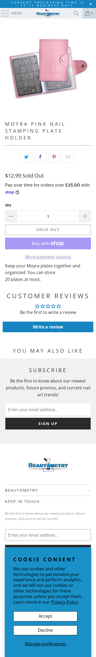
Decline (45, 630)
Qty (8, 205)
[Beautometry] (48, 13)
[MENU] (3, 13)
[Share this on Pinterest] (54, 157)
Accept (45, 616)
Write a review (48, 327)
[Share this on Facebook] (40, 157)
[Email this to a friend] (68, 157)
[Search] (76, 13)
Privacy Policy (64, 602)
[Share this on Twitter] (26, 157)
